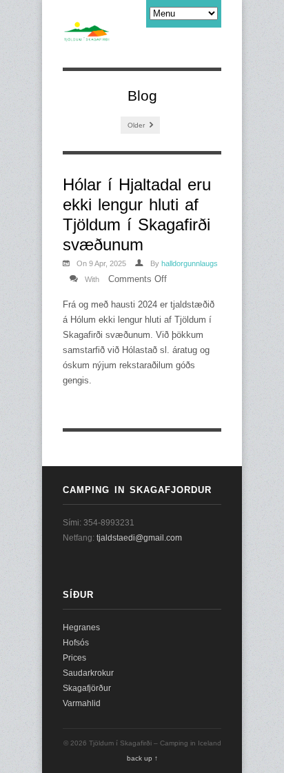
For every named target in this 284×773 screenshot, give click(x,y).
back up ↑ (142, 758)
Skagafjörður (87, 688)
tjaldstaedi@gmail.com (139, 538)
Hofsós (76, 642)
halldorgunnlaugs (189, 263)
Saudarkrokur (88, 673)
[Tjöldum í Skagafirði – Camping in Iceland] (86, 34)
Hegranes (81, 627)
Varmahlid (82, 703)
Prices (74, 658)
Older (137, 125)
